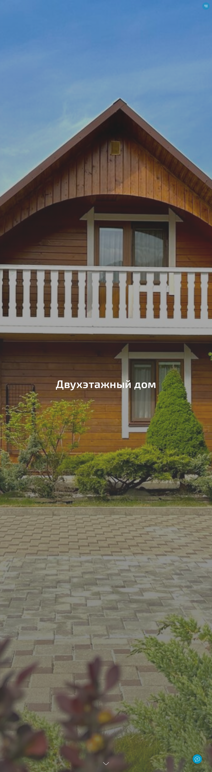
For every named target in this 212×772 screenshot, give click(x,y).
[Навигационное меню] (206, 6)
